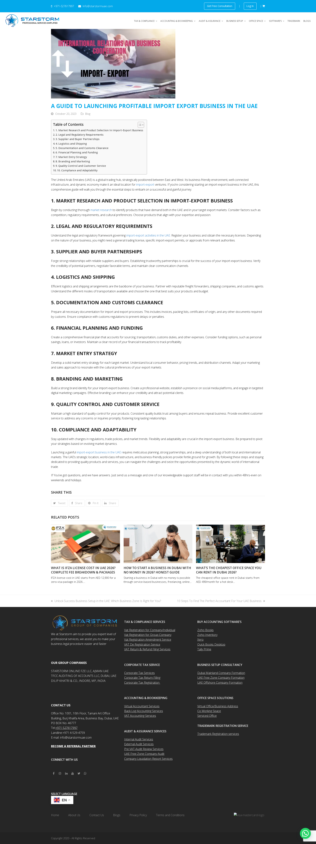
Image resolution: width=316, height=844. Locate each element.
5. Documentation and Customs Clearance (82, 148)
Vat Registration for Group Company (147, 635)
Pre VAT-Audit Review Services (143, 749)
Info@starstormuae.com (97, 6)
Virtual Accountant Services (141, 706)
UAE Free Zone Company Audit (144, 754)
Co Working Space (209, 711)
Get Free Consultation (219, 6)
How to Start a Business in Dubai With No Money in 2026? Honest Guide (157, 570)
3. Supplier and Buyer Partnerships (77, 139)
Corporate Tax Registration (142, 683)
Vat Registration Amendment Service (147, 640)
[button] (59, 503)
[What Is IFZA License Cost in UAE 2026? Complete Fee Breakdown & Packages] (85, 543)
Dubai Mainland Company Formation (221, 673)
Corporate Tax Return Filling (142, 678)
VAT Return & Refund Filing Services (147, 649)
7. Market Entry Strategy (71, 157)
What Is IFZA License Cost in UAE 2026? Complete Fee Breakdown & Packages (83, 570)
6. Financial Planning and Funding (77, 152)
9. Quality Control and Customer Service (81, 165)
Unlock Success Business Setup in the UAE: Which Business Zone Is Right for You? (107, 601)
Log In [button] (250, 6)
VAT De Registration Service (142, 644)
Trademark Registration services (218, 734)
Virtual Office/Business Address (217, 706)
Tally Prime (204, 649)
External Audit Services (139, 744)
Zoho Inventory (207, 635)
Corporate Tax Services (139, 673)
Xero (200, 640)
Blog (87, 113)
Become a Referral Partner (73, 746)
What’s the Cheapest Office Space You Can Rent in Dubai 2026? (229, 570)
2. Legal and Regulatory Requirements (80, 134)
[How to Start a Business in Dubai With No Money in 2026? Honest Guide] (158, 543)
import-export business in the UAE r (99, 452)
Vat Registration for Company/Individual (149, 630)
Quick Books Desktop (211, 644)
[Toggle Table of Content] (139, 125)
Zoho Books (205, 630)
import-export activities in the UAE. (148, 235)
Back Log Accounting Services (143, 711)
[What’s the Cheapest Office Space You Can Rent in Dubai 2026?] (230, 543)
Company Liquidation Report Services (148, 759)
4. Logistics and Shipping (71, 143)
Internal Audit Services (138, 739)
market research (101, 210)
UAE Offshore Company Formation (219, 683)
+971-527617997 (64, 6)
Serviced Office (207, 716)
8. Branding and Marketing (73, 161)
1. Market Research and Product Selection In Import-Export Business (99, 130)
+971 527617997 (66, 728)
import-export (145, 184)
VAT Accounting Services (140, 716)
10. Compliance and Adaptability (77, 170)
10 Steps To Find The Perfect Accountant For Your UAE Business (219, 601)
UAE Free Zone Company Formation (220, 678)
